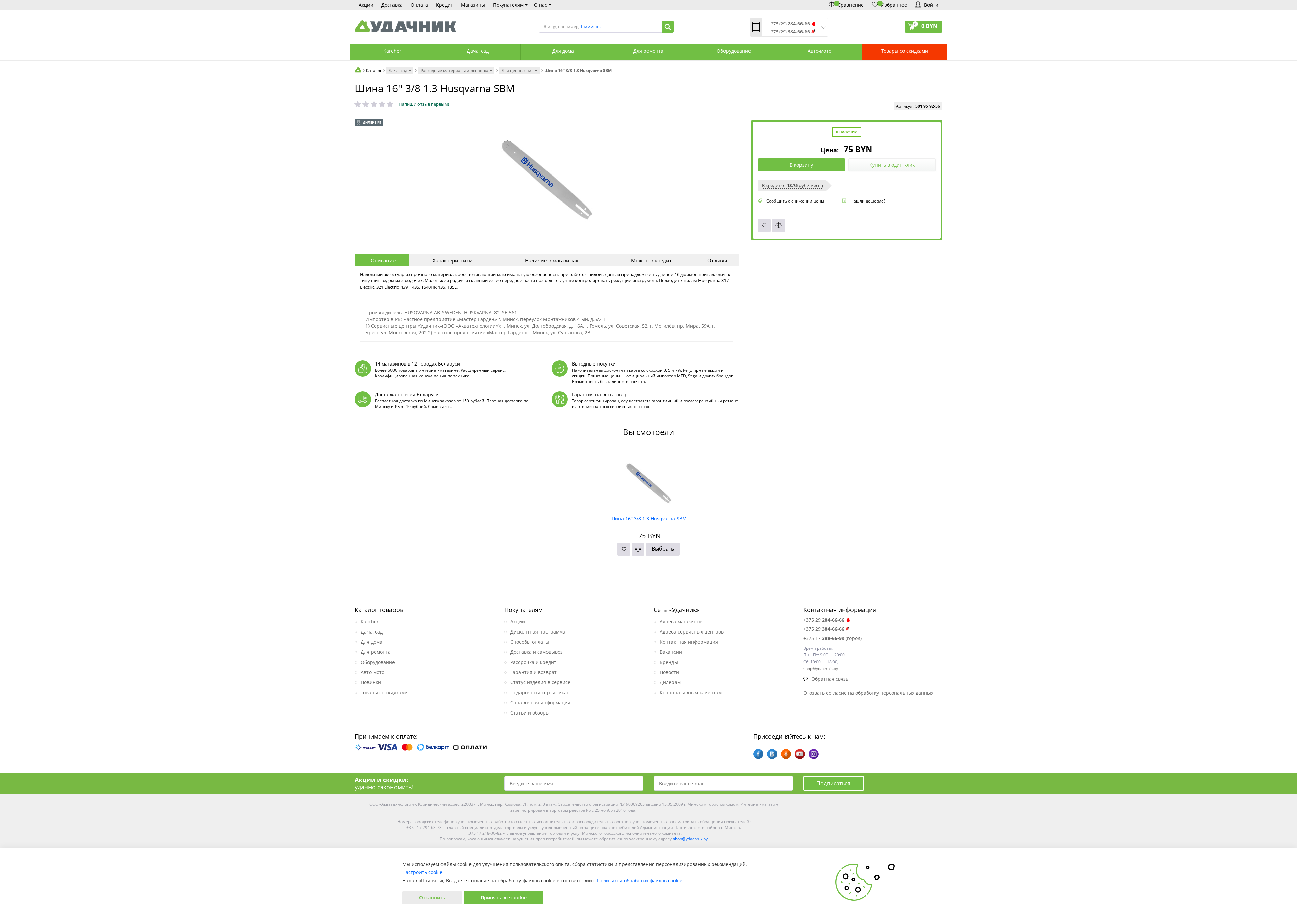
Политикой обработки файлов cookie (639, 880)
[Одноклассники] (786, 754)
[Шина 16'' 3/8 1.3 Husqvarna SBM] (648, 480)
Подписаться (833, 783)
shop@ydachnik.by (690, 839)
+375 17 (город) (832, 638)
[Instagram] (814, 754)
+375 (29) (789, 24)
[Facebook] (758, 754)
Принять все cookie (504, 897)
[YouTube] (800, 754)
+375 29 (823, 620)
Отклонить (432, 897)
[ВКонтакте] (772, 754)
